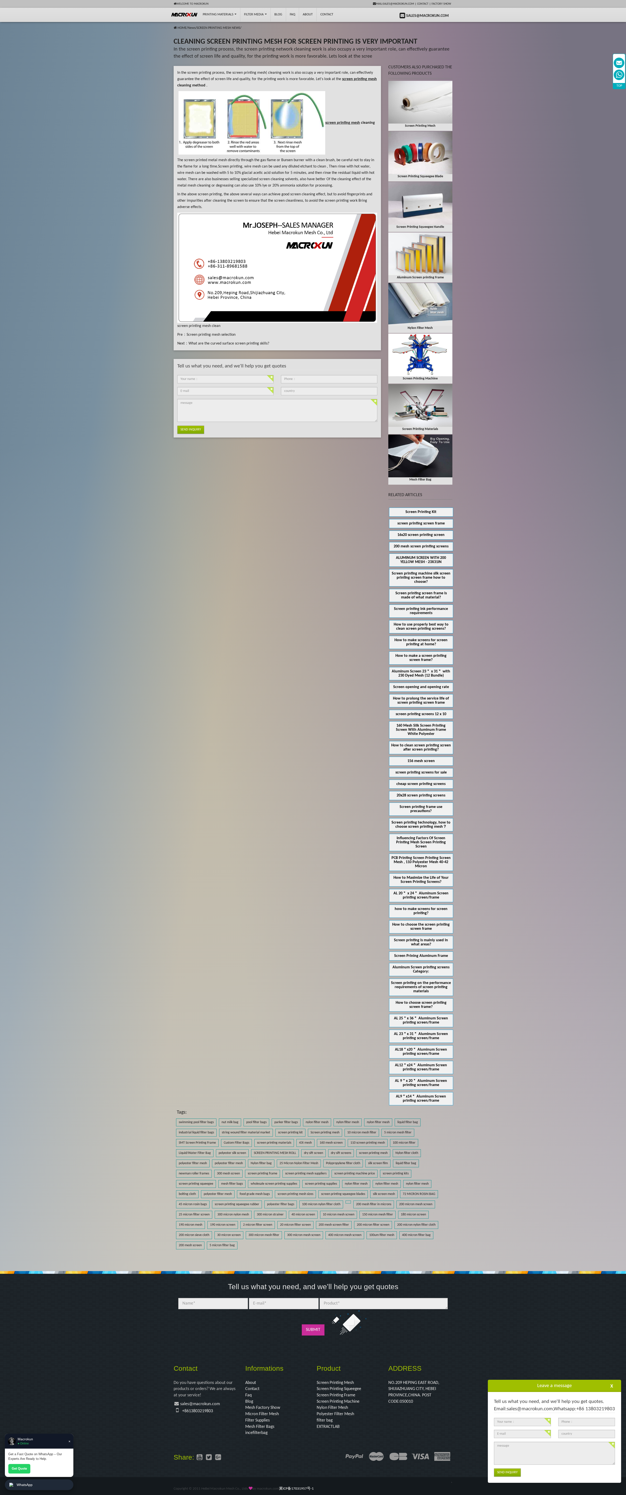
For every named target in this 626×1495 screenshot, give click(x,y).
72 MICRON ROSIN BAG (419, 1194)
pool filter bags (256, 1122)
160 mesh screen (331, 1143)
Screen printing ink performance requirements (421, 611)
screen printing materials (274, 1143)
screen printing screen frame (421, 523)
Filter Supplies (257, 1420)
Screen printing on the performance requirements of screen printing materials (421, 987)
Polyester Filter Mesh (335, 1414)
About (308, 14)
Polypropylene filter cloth (343, 1163)
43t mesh (305, 1143)
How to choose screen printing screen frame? (421, 1005)
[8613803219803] (619, 75)
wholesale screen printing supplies (274, 1184)
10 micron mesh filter (361, 1132)
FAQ (292, 14)
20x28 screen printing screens (421, 795)
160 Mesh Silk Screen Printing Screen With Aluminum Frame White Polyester (421, 730)
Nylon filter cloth (406, 1153)
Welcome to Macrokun (192, 3)
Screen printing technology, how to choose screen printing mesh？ (420, 825)
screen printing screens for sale (421, 772)
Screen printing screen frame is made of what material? (421, 595)
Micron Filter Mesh (262, 1414)
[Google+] (218, 1457)
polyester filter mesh (193, 1163)
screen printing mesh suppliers (305, 1173)
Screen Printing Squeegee (339, 1389)
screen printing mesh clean (198, 326)
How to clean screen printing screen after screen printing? (421, 747)
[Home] (175, 28)
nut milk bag (230, 1122)
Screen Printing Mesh (335, 1382)
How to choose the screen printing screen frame (421, 927)
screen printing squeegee (196, 1184)
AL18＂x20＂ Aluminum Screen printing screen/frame (421, 1052)
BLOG (278, 14)
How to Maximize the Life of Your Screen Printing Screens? (421, 880)
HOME (182, 28)
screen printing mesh (249, 73)
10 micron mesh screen (338, 1214)
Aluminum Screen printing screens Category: (420, 969)
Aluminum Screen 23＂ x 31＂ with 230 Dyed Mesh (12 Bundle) (421, 673)
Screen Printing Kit (420, 512)
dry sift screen (313, 1153)
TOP (619, 86)
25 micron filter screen (194, 1214)
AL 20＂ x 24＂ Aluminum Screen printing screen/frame (420, 895)
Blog (249, 1401)
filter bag (325, 1420)
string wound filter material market (246, 1132)
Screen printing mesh (325, 1132)
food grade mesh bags (255, 1194)
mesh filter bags (232, 1184)
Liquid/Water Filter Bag (195, 1153)
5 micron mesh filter (398, 1132)
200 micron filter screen (373, 1225)
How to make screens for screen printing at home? (420, 642)
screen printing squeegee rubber (237, 1204)
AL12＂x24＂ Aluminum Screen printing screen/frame (421, 1067)
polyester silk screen (232, 1153)
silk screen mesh (384, 1194)
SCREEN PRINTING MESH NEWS (218, 28)
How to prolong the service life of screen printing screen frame (421, 701)
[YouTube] (199, 1457)
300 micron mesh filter (263, 1235)
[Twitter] (209, 1457)
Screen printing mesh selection (211, 335)
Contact (422, 3)
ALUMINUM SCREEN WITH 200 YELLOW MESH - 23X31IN (421, 560)
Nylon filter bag (261, 1163)
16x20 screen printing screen (421, 535)
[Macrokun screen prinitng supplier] (184, 14)
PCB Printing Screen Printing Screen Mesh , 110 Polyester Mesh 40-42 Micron (421, 862)
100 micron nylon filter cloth (321, 1204)
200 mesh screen (190, 1245)
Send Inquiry (190, 429)
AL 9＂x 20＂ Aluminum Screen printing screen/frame (421, 1083)
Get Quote (19, 1468)
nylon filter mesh (317, 1122)
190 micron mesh (190, 1225)
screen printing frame (262, 1173)
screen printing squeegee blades (343, 1194)
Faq (248, 1395)
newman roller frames (194, 1173)
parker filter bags (286, 1122)
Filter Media (254, 14)
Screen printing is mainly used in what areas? (421, 942)
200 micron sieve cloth (194, 1235)
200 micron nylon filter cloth (416, 1225)
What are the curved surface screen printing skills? (229, 343)
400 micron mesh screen (344, 1235)
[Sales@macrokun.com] (619, 63)
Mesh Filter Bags (259, 1426)
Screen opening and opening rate (421, 687)
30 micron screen (229, 1235)
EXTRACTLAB (328, 1426)
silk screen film (378, 1163)
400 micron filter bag (416, 1235)
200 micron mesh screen (415, 1204)
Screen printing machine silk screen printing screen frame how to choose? (421, 578)
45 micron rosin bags (193, 1204)
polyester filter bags (280, 1204)
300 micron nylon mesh (233, 1214)
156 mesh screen (421, 761)
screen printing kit (290, 1132)
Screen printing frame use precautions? (421, 809)
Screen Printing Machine (338, 1401)
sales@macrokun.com (200, 1404)
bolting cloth (187, 1194)
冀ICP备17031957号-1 (296, 1489)
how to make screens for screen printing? (421, 911)
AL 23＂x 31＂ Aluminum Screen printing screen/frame (421, 1036)
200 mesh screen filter (334, 1225)
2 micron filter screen (257, 1225)
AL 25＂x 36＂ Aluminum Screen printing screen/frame (421, 1020)
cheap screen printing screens (421, 784)
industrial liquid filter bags (196, 1132)
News (191, 28)
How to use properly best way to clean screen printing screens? (421, 627)
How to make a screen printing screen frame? (421, 658)
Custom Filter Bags (236, 1143)
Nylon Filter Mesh (332, 1407)
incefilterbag (256, 1433)
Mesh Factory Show (262, 1407)
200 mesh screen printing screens (421, 546)
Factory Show (441, 3)
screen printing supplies (321, 1184)
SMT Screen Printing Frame (197, 1143)
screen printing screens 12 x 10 (421, 714)
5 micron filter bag (222, 1245)
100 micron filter (404, 1143)
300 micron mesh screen (303, 1235)
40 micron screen (303, 1214)
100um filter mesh (381, 1235)
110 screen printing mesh (367, 1143)
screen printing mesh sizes (295, 1194)
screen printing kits (396, 1173)
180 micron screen (413, 1214)
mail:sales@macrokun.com (395, 3)
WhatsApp (25, 1485)
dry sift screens (341, 1153)
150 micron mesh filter (377, 1214)
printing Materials (218, 14)
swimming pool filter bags (196, 1122)
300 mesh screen (228, 1173)
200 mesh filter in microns (373, 1204)
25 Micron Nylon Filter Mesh (298, 1163)
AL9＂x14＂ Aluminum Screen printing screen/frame (421, 1099)
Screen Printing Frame (336, 1395)
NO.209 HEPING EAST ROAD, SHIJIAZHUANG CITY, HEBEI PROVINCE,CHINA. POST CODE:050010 (413, 1392)
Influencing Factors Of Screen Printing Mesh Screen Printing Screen (421, 842)
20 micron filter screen (295, 1225)
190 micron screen (222, 1225)
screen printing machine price (354, 1173)
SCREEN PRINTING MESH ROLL (275, 1153)
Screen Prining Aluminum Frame (421, 956)
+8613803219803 (197, 1411)
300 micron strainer (270, 1214)
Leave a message (554, 1385)
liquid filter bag (407, 1122)
